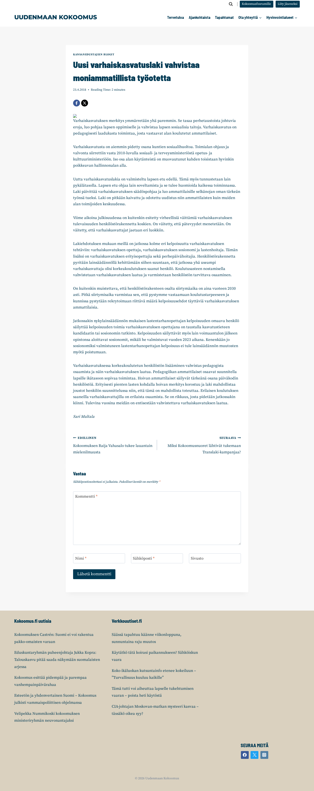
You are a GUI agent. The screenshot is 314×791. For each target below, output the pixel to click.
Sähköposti (143, 558)
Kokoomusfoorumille (256, 4)
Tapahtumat (224, 17)
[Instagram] (264, 755)
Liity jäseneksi (287, 4)
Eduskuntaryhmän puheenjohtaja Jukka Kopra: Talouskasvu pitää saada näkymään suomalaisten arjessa (57, 659)
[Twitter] (254, 755)
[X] (84, 103)
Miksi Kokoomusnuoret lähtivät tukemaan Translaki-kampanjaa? (204, 445)
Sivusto (197, 558)
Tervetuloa (175, 17)
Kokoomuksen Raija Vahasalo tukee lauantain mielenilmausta (112, 445)
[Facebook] (76, 103)
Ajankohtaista (199, 17)
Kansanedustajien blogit (93, 54)
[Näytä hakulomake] (231, 4)
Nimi (80, 558)
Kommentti (86, 496)
